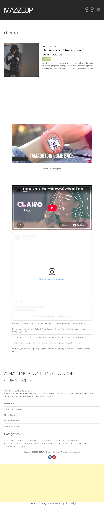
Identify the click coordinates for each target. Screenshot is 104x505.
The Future (9, 447)
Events (21, 440)
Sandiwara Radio (12, 420)
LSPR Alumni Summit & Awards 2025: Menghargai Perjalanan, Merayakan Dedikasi (48, 323)
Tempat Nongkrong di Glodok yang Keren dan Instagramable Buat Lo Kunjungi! (47, 343)
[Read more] (69, 74)
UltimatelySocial (73, 503)
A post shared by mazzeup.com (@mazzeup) (52, 316)
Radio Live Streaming (13, 409)
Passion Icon (73, 440)
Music (60, 440)
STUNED (66, 443)
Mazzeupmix (46, 440)
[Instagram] (87, 9)
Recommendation (29, 443)
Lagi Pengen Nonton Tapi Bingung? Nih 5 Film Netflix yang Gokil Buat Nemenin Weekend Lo (51, 349)
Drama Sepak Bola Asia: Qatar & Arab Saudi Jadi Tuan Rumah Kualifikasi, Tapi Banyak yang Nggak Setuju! (51, 330)
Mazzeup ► (9, 403)
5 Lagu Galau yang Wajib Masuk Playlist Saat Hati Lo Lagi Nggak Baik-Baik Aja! (47, 337)
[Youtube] (92, 9)
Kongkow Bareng (12, 426)
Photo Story (9, 415)
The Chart (79, 443)
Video (46, 59)
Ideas (33, 440)
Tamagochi (56, 168)
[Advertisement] (52, 483)
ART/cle (8, 440)
